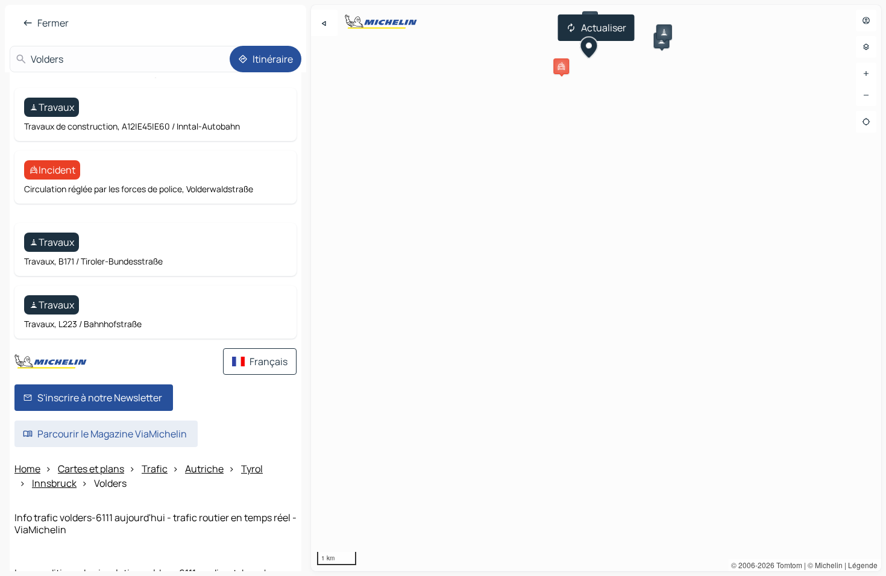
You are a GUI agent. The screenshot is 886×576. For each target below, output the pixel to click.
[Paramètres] (866, 47)
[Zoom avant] (866, 73)
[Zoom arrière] (866, 95)
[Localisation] (866, 122)
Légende (863, 565)
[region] (596, 288)
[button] (561, 66)
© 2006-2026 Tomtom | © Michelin (787, 565)
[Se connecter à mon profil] (866, 20)
